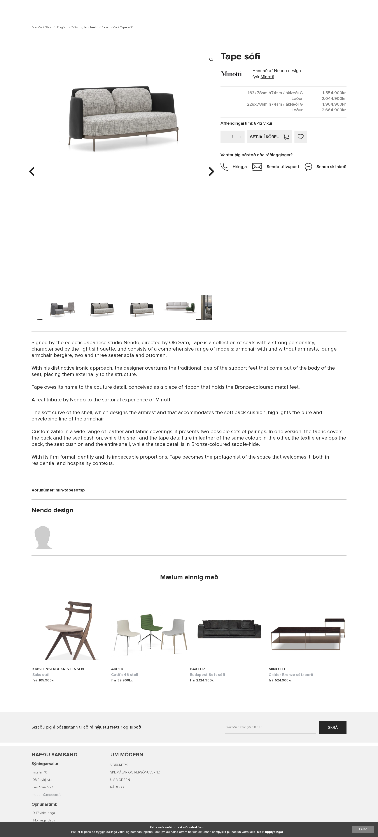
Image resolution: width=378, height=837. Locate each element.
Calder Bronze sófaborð (291, 674)
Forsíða (37, 27)
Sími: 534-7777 (42, 787)
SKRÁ (333, 727)
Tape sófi (126, 27)
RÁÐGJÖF (118, 787)
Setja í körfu (265, 137)
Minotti (277, 669)
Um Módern (126, 755)
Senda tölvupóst (283, 166)
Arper (117, 669)
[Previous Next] (71, 627)
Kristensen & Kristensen (58, 669)
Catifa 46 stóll (124, 674)
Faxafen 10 (39, 772)
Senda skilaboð (331, 166)
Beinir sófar (109, 27)
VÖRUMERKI (119, 765)
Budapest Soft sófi (207, 674)
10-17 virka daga (43, 813)
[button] (211, 60)
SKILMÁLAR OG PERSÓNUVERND (135, 772)
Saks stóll (41, 674)
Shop (48, 27)
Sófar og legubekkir (84, 27)
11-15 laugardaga (43, 820)
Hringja (240, 166)
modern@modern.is (46, 794)
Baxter (197, 669)
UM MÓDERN (120, 780)
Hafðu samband (54, 755)
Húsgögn (62, 27)
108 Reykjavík (42, 780)
